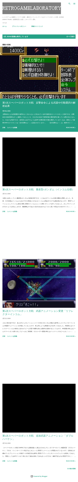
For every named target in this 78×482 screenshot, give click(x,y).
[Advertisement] (39, 236)
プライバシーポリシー (19, 26)
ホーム (4, 26)
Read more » (71, 127)
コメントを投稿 (12, 127)
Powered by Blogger (40, 476)
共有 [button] (3, 127)
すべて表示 (70, 36)
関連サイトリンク (37, 26)
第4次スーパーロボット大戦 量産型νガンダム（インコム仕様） (38, 189)
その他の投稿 (71, 468)
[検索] (69, 3)
